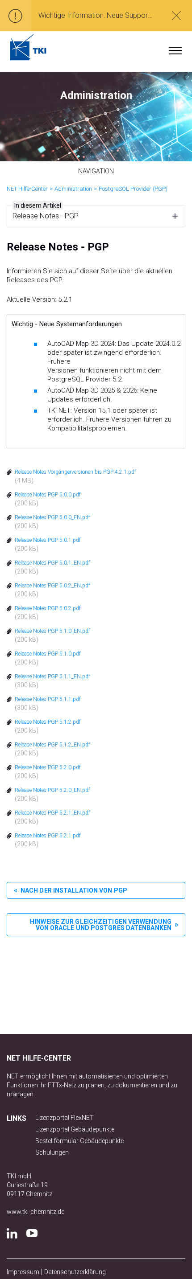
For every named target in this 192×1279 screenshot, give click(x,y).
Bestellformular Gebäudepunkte (79, 1140)
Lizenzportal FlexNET (64, 1117)
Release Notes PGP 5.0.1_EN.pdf (52, 563)
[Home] (28, 47)
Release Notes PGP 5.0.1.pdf (48, 540)
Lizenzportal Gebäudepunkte (74, 1129)
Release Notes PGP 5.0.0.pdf (48, 495)
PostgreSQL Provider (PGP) (133, 188)
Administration (73, 188)
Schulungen (52, 1152)
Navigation (96, 171)
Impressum (23, 1271)
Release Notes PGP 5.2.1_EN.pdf (52, 813)
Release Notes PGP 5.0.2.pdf (48, 608)
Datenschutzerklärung (75, 1271)
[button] (175, 48)
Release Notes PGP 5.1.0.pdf (48, 654)
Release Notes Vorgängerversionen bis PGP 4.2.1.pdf (75, 472)
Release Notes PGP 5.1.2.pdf (48, 722)
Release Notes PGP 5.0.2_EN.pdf (52, 585)
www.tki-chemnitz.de (35, 1211)
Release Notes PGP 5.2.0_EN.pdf (52, 790)
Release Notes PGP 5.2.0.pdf (48, 767)
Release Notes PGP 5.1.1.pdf (48, 699)
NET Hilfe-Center (27, 188)
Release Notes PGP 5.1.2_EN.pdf (52, 745)
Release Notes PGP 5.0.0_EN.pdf (52, 517)
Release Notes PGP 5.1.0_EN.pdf (52, 631)
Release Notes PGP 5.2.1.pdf (48, 835)
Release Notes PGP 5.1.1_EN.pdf (52, 676)
